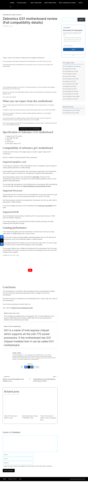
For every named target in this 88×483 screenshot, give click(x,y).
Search (81, 19)
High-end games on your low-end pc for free (37, 186)
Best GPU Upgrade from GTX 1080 (70, 71)
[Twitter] (29, 367)
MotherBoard (7, 14)
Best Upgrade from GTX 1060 (69, 68)
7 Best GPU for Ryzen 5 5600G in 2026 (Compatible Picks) (48, 418)
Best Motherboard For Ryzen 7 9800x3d (71, 110)
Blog (80, 2)
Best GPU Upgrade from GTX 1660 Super (72, 66)
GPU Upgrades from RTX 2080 (69, 86)
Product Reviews (16, 14)
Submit (73, 49)
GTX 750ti (36, 177)
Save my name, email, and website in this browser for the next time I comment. (28, 466)
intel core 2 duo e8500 (45, 205)
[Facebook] (25, 367)
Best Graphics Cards (67, 2)
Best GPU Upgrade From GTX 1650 (70, 93)
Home (12, 2)
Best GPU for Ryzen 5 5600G (69, 76)
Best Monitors (50, 2)
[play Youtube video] (30, 270)
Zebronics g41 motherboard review (22, 308)
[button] (11, 7)
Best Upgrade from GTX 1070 (69, 81)
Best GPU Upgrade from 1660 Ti (70, 73)
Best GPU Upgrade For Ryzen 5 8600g (71, 96)
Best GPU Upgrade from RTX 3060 (70, 83)
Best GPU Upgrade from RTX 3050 (70, 98)
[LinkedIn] (32, 367)
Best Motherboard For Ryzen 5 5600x (71, 112)
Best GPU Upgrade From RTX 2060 (70, 91)
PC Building (21, 2)
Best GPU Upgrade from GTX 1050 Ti (71, 78)
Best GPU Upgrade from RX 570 (70, 88)
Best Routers (36, 2)
